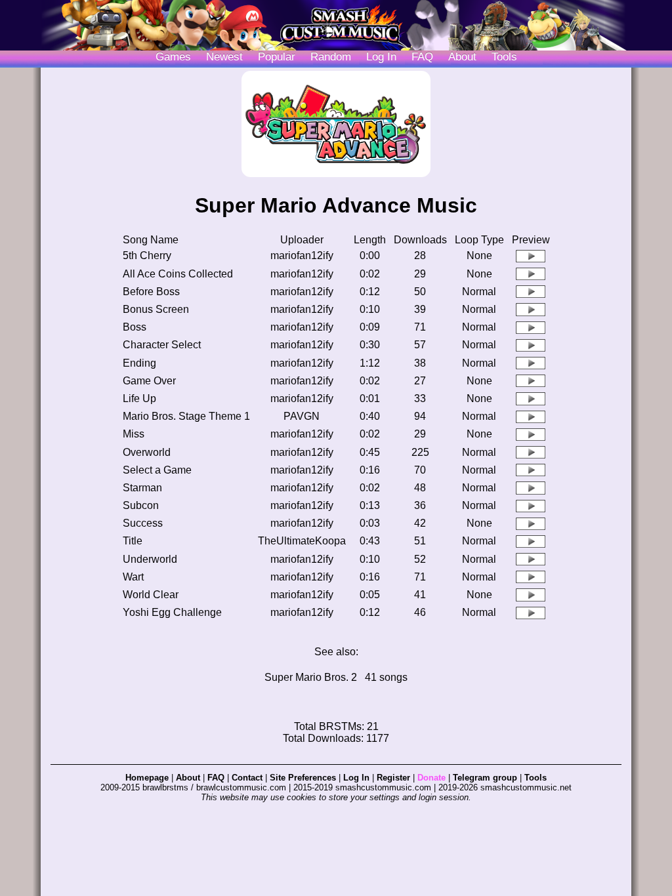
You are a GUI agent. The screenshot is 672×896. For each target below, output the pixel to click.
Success (143, 523)
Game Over (149, 380)
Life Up (139, 398)
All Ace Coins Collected (178, 273)
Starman (142, 487)
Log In (356, 778)
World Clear (150, 594)
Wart (133, 576)
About (462, 57)
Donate (431, 778)
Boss (134, 327)
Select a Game (157, 470)
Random (330, 57)
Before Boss (151, 291)
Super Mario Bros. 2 (310, 677)
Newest (224, 57)
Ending (139, 363)
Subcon (141, 505)
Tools (504, 57)
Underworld (150, 559)
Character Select (162, 344)
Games (173, 57)
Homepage (147, 778)
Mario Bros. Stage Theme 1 (186, 416)
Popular (276, 57)
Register (393, 778)
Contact (247, 778)
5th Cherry (147, 255)
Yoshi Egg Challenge (172, 612)
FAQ (422, 57)
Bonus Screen (156, 309)
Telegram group (485, 778)
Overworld (147, 452)
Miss (133, 433)
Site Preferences (303, 778)
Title (132, 540)
